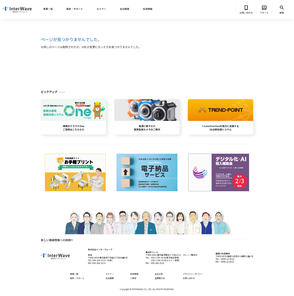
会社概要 (110, 278)
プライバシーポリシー (193, 273)
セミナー (110, 273)
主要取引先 (160, 278)
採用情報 (134, 273)
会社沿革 (159, 273)
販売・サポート (77, 278)
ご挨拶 (133, 278)
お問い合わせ (189, 278)
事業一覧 (74, 273)
